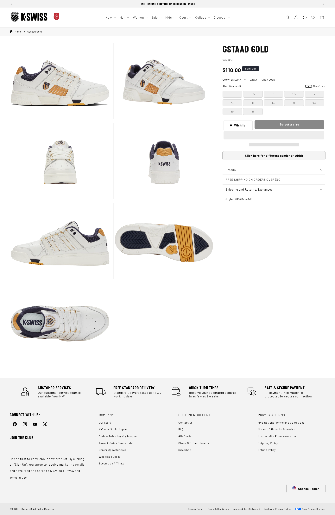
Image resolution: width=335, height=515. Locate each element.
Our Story (105, 422)
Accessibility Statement (246, 508)
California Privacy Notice (277, 508)
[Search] (287, 17)
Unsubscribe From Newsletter (277, 436)
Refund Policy (267, 449)
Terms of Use (18, 477)
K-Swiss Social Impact (113, 429)
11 (253, 111)
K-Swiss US (25, 508)
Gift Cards (185, 436)
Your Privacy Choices (313, 508)
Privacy (69, 470)
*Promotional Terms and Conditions (281, 422)
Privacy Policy (196, 508)
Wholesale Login (109, 456)
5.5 (253, 94)
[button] (304, 17)
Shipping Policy (268, 443)
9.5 (315, 102)
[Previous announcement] (11, 4)
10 (232, 111)
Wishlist (240, 125)
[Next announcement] (324, 4)
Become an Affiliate (111, 463)
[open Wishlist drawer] (313, 17)
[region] (167, 4)
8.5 (273, 102)
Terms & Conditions (219, 508)
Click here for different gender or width (274, 155)
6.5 (294, 94)
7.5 (232, 102)
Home (18, 31)
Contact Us (185, 422)
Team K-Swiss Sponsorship (116, 443)
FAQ (180, 429)
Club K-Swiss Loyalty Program (118, 436)
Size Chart (185, 449)
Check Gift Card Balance (194, 443)
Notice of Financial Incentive (276, 429)
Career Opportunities (112, 449)
